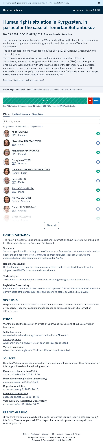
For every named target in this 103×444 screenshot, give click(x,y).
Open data (47, 89)
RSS (52, 434)
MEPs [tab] (6, 113)
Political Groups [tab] (21, 113)
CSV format (82, 307)
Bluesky (45, 434)
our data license (44, 307)
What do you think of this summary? (29, 80)
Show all (51, 225)
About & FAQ (93, 10)
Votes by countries (13, 347)
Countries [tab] (37, 113)
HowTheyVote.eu (12, 10)
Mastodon (35, 434)
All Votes (78, 10)
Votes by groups (12, 339)
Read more (7, 80)
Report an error (76, 89)
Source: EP (70, 437)
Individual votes (12, 332)
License (60, 434)
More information (34, 89)
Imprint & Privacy (73, 434)
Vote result (20, 89)
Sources (64, 89)
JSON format (10, 311)
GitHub (26, 434)
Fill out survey (63, 3)
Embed (57, 89)
